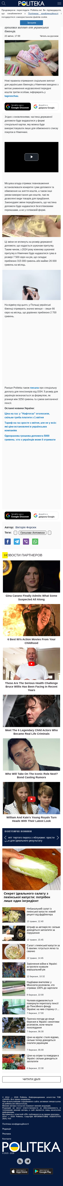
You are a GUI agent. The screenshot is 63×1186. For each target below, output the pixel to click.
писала (34, 387)
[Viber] (26, 542)
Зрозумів (31, 22)
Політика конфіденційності (15, 1124)
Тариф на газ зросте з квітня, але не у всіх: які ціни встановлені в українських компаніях (31, 426)
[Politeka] (31, 3)
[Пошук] (4, 3)
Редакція (6, 1129)
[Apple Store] (19, 1171)
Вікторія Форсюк (25, 527)
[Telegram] (17, 542)
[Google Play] (43, 1171)
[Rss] (20, 1161)
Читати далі (31, 1079)
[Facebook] (8, 542)
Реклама (6, 1133)
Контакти (6, 1139)
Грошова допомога (32, 532)
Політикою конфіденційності (43, 13)
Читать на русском (49, 36)
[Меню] (59, 3)
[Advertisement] (31, 351)
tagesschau (11, 96)
